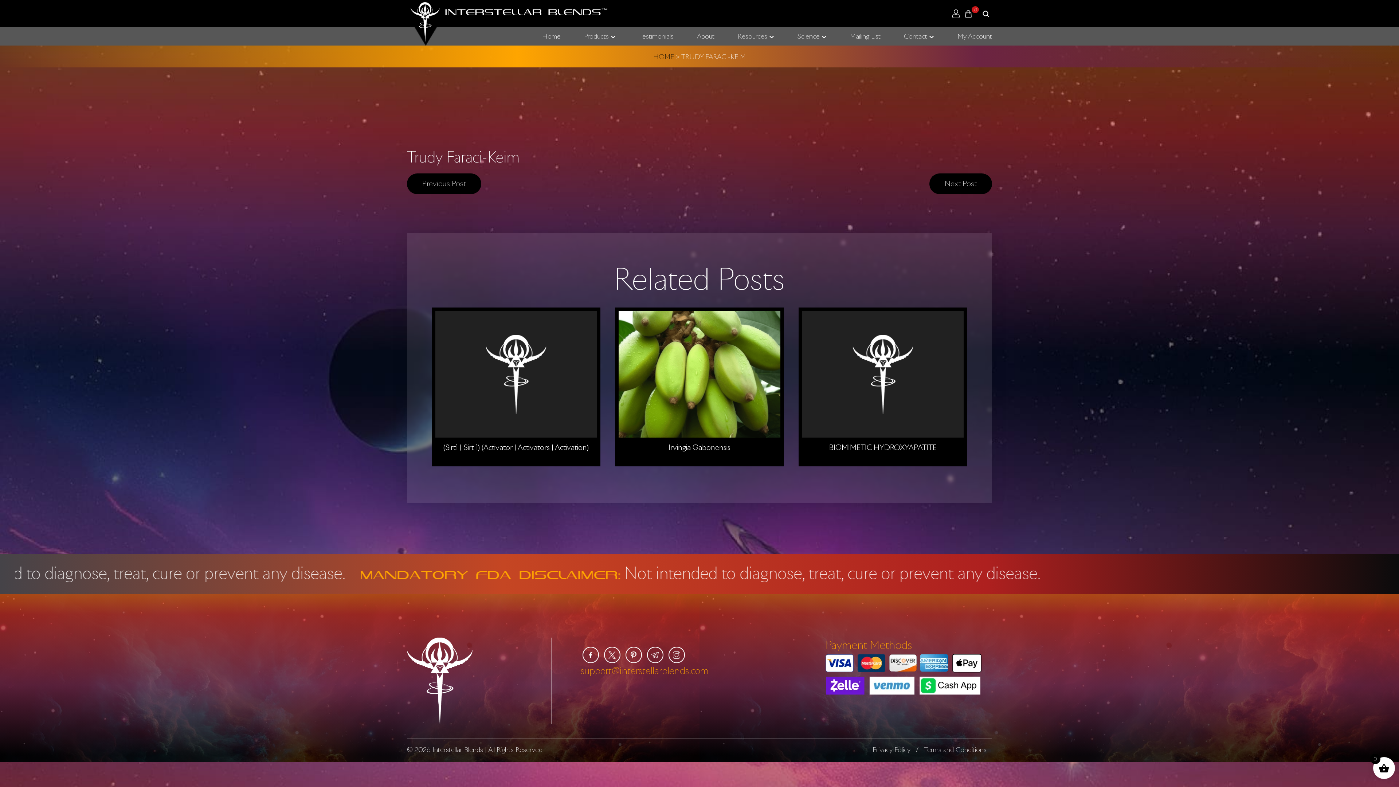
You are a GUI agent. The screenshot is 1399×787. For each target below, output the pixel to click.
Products (596, 36)
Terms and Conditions (955, 749)
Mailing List (865, 36)
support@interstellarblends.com (645, 670)
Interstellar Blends (457, 749)
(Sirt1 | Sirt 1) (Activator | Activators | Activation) (516, 447)
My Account (974, 36)
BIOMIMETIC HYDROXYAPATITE (883, 447)
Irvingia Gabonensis (699, 447)
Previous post (444, 183)
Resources (752, 36)
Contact (915, 36)
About (705, 36)
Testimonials (656, 36)
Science (809, 36)
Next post (961, 183)
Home (551, 36)
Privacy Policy (891, 749)
